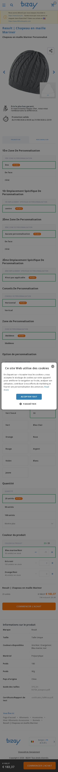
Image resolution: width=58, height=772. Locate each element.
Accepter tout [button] (29, 396)
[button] (29, 404)
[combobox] (52, 366)
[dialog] (28, 386)
